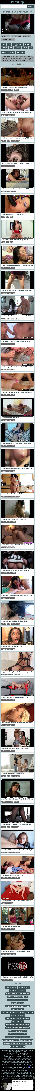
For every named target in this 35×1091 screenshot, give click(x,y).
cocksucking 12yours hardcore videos (17, 1018)
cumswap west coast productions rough (17, 1006)
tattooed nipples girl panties (17, 1031)
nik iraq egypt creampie (18, 1015)
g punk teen (29, 1012)
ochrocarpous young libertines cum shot (17, 1037)
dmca (19, 1052)
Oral (9, 44)
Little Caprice (21, 52)
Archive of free (25, 1075)
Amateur (19, 44)
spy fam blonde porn (17, 1003)
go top (24, 1052)
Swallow (17, 47)
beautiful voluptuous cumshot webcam (17, 993)
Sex (31, 47)
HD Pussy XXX (6, 1075)
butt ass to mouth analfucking (17, 1034)
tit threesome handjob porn (10, 1040)
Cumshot (4, 47)
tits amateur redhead (26, 1040)
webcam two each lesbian (17, 990)
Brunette (25, 47)
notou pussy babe (11, 987)
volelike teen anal (17, 1021)
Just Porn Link (21, 1073)
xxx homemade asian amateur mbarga (17, 1024)
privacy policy (20, 1050)
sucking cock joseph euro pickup (17, 997)
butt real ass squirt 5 (17, 1009)
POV (11, 47)
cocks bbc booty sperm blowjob (17, 1000)
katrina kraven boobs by (17, 1046)
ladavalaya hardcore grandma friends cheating (18, 1043)
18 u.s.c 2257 (11, 1050)
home (4, 1050)
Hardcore (27, 44)
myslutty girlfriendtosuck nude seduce (17, 1027)
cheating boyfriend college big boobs (13, 1012)
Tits (14, 44)
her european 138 (24, 987)
